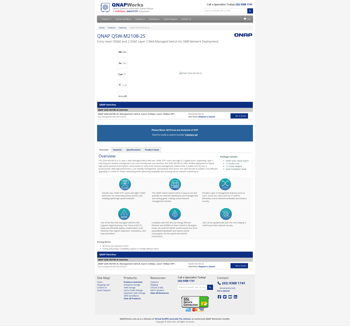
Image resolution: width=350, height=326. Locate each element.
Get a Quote (240, 116)
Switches (123, 27)
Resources (153, 19)
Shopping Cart (103, 284)
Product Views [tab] (152, 149)
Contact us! (191, 134)
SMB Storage (129, 287)
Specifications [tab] (133, 149)
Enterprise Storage (132, 284)
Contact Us (186, 19)
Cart (249, 19)
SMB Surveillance (131, 295)
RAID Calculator (157, 290)
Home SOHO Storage (133, 290)
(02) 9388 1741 (243, 4)
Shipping (154, 284)
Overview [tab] (103, 149)
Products (105, 19)
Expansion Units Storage (134, 293)
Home (102, 27)
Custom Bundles (122, 19)
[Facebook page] (219, 297)
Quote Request (170, 19)
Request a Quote (207, 116)
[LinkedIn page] (235, 297)
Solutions (139, 19)
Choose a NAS (156, 287)
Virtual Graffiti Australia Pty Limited (172, 319)
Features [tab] (117, 149)
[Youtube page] (230, 297)
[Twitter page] (224, 297)
